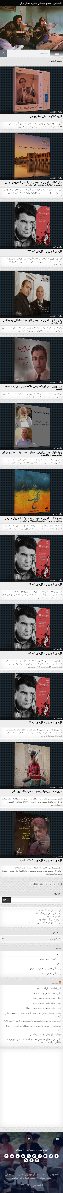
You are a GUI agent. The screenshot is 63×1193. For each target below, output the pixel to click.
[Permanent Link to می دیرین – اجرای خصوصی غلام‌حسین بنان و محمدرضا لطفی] (31, 360)
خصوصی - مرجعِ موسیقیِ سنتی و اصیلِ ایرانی (40, 3)
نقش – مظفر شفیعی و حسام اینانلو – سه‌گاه (43, 1008)
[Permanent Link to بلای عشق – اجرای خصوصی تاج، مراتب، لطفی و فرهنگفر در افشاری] (31, 294)
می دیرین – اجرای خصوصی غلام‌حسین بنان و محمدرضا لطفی (33, 387)
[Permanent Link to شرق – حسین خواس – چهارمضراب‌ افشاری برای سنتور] (31, 765)
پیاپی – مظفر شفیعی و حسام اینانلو (47, 993)
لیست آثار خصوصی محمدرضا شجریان (45, 968)
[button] (56, 53)
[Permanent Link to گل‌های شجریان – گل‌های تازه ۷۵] (31, 696)
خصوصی (55, 983)
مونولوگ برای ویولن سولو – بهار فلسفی (45, 1034)
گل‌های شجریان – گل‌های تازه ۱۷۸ (44, 251)
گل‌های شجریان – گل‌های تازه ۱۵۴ (45, 653)
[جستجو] (3, 53)
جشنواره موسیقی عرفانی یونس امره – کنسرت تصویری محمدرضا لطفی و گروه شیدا (32, 1015)
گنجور (59, 963)
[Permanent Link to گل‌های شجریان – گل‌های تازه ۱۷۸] (31, 225)
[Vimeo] (6, 1156)
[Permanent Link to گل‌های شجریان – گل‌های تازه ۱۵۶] (31, 558)
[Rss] (26, 1160)
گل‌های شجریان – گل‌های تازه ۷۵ (45, 722)
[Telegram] (34, 1156)
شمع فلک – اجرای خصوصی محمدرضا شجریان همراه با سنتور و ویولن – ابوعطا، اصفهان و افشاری (33, 519)
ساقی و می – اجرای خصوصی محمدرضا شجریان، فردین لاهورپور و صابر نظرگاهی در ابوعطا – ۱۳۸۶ (33, 1041)
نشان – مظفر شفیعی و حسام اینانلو (47, 998)
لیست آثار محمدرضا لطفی (50, 973)
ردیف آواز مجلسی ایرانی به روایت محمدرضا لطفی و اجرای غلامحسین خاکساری (32, 453)
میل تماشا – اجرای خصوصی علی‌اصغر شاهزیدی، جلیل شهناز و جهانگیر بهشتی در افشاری (33, 183)
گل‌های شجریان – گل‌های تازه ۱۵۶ (45, 584)
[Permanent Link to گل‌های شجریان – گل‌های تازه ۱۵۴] (31, 627)
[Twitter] (51, 1156)
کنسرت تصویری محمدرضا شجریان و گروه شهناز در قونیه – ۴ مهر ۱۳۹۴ (32, 1021)
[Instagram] (40, 1156)
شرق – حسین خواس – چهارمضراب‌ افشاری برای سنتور (33, 791)
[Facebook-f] (57, 1156)
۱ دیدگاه (56, 247)
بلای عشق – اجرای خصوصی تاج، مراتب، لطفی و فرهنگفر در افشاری (32, 321)
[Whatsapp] (29, 1156)
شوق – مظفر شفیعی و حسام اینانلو (47, 1003)
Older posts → (36, 884)
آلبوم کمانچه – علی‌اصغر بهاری (46, 116)
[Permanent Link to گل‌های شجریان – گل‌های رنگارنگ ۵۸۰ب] (31, 834)
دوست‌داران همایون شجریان (50, 958)
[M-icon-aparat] (31, 1160)
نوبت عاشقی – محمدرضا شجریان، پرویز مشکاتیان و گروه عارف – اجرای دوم (33, 1028)
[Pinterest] (37, 1160)
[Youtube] (45, 1156)
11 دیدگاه (56, 514)
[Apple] (18, 1156)
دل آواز (58, 953)
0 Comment (54, 112)
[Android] (23, 1156)
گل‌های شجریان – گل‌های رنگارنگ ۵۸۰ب (41, 860)
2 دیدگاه (56, 856)
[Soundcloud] (12, 1156)
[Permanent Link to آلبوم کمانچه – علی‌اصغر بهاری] (31, 90)
